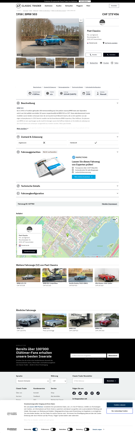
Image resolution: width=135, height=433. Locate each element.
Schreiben (112, 55)
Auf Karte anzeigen (111, 43)
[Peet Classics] (102, 22)
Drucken (106, 63)
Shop (52, 393)
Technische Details (77, 87)
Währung (54, 376)
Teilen (116, 63)
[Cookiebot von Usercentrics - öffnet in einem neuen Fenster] (12, 429)
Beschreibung (37, 87)
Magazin (79, 6)
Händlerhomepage (29, 251)
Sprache (19, 376)
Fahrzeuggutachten (63, 87)
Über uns (19, 393)
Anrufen (94, 55)
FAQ (34, 400)
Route (114, 219)
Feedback (36, 396)
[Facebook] (74, 393)
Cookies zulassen (119, 405)
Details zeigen (97, 429)
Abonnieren (112, 355)
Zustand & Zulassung (50, 87)
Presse (18, 400)
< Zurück (18, 10)
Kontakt (36, 393)
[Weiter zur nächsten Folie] (82, 37)
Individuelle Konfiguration (93, 87)
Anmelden (114, 6)
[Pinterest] (86, 393)
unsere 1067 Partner (36, 407)
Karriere (18, 396)
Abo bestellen (55, 396)
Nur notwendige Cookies (120, 411)
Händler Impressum (109, 204)
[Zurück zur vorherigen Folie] (18, 37)
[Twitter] (80, 393)
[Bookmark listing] (81, 20)
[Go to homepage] (28, 5)
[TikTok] (98, 393)
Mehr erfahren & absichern (82, 177)
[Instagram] (92, 393)
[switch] (53, 429)
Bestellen (110, 381)
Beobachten (94, 63)
